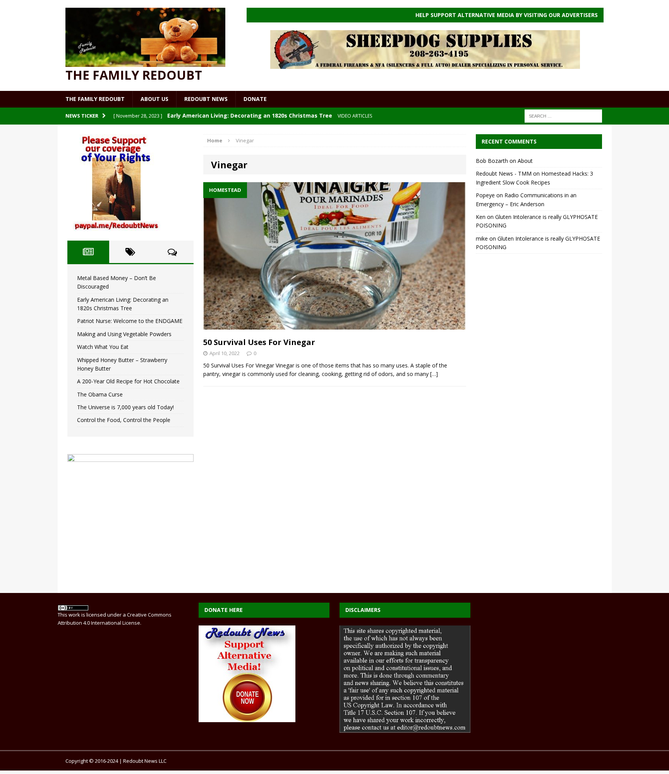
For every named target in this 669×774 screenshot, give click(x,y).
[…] (434, 374)
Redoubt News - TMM (504, 173)
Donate (255, 99)
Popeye (485, 195)
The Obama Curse (100, 394)
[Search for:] (563, 115)
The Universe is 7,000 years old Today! (125, 407)
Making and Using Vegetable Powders (124, 334)
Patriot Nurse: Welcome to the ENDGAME (129, 321)
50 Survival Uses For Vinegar (259, 342)
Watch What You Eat (103, 346)
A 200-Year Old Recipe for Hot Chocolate (128, 381)
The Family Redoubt (95, 99)
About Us (154, 99)
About (525, 160)
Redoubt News (206, 99)
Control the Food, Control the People (123, 420)
